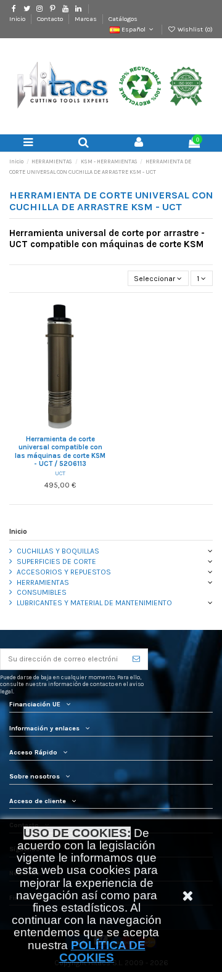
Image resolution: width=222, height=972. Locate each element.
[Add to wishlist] (45, 427)
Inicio (18, 19)
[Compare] (60, 427)
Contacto (51, 19)
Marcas (87, 19)
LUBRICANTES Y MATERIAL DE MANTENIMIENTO (94, 602)
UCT (60, 473)
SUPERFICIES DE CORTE (56, 561)
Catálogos (123, 19)
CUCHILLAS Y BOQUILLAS (58, 551)
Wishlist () (194, 29)
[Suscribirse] (136, 659)
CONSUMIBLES (42, 592)
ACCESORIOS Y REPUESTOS (64, 572)
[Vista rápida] (74, 427)
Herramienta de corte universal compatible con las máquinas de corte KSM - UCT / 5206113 (60, 451)
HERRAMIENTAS (43, 582)
